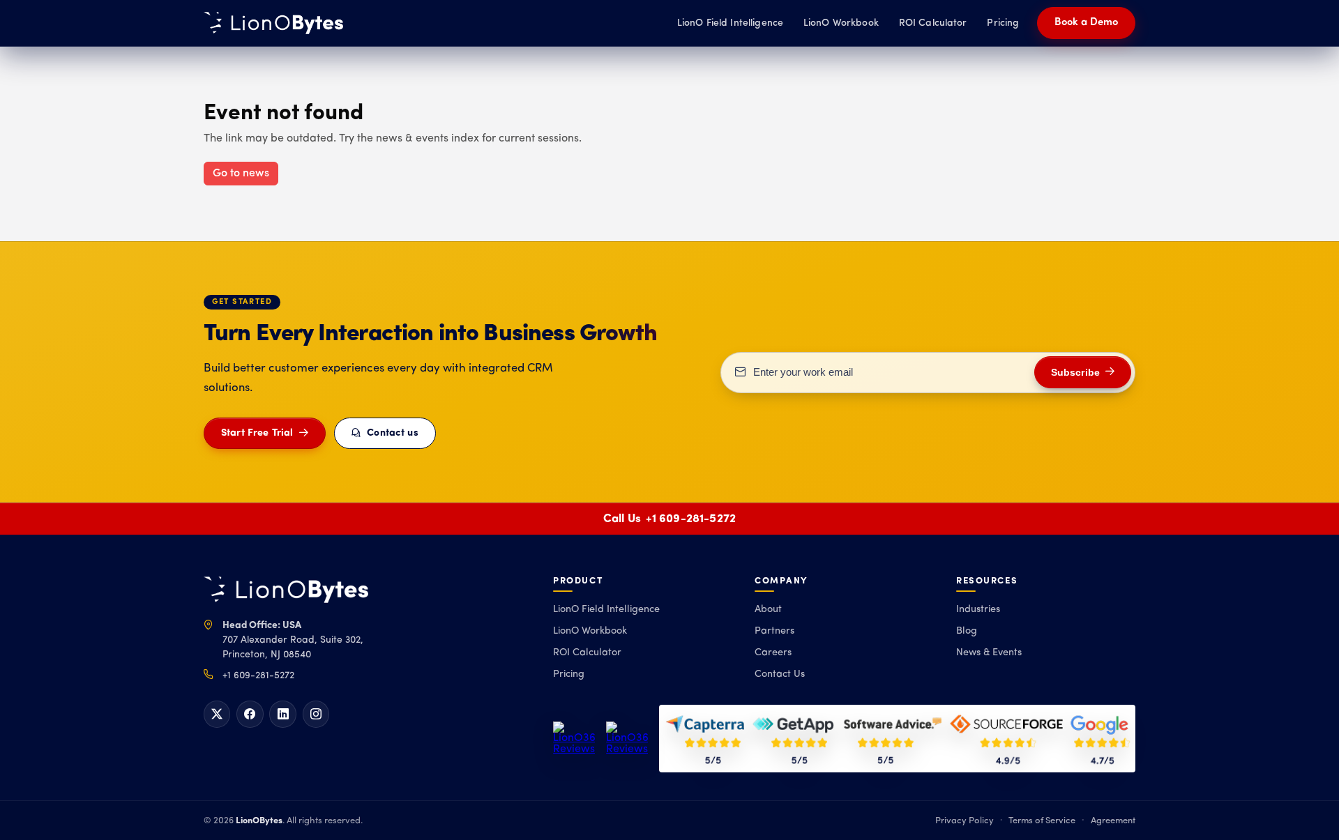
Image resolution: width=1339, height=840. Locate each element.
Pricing (1003, 23)
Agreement (1113, 820)
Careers (773, 653)
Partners (774, 631)
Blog (966, 631)
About (768, 609)
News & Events (989, 653)
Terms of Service (1041, 820)
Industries (978, 609)
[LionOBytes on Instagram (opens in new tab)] (316, 714)
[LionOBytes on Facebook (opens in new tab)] (249, 714)
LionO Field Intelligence (730, 23)
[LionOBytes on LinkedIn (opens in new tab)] (282, 714)
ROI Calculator (933, 23)
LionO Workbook (841, 23)
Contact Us (780, 674)
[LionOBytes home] (286, 589)
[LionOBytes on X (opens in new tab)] (217, 714)
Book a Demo (1086, 22)
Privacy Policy (964, 820)
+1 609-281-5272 (691, 519)
